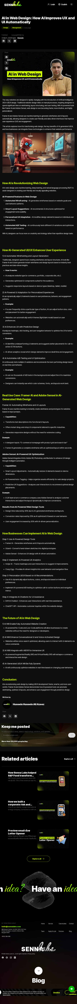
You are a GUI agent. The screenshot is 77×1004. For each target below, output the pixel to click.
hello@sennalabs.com (11, 927)
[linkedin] (15, 41)
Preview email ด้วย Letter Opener (19, 832)
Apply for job (52, 931)
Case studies (62, 923)
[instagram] (11, 957)
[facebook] (4, 41)
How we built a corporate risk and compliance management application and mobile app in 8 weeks (21, 803)
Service (50, 923)
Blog (70, 931)
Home (43, 923)
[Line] (7, 957)
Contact (71, 923)
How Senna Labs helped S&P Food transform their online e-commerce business (22, 774)
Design (5, 27)
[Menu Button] (71, 4)
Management (16, 27)
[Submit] (71, 735)
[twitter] (9, 41)
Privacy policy (31, 954)
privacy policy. (6, 995)
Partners (61, 931)
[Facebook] (3, 957)
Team (42, 931)
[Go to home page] (13, 4)
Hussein (20, 38)
